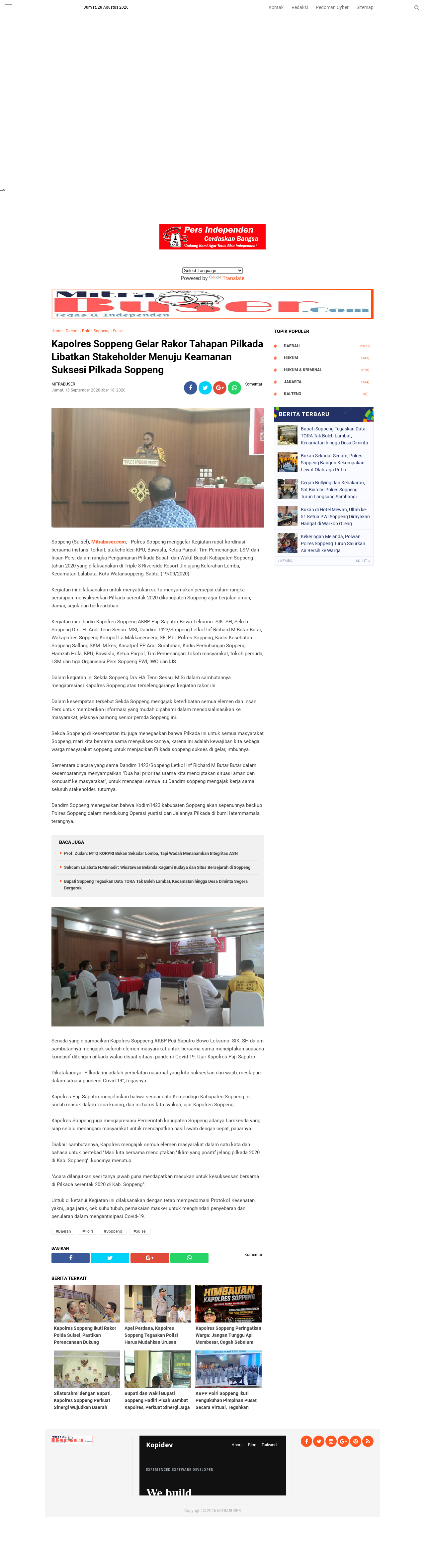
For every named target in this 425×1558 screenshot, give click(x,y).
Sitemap (365, 7)
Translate (233, 278)
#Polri (87, 1231)
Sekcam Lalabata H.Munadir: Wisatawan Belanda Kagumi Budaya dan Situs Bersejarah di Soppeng (157, 867)
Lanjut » (362, 561)
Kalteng (292, 393)
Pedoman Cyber (332, 7)
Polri (86, 331)
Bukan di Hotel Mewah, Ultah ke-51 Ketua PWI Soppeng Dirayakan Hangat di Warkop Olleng (335, 516)
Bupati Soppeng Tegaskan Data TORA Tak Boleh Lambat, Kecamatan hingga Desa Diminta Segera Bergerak (334, 435)
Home (56, 331)
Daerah (72, 331)
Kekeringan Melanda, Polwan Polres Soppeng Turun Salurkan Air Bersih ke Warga (333, 543)
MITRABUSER (229, 1510)
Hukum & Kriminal (303, 370)
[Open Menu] (8, 7)
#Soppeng (113, 1231)
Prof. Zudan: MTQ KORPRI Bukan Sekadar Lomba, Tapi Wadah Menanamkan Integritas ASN (151, 853)
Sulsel (118, 331)
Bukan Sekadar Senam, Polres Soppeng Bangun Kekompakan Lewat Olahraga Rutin (333, 462)
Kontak (276, 7)
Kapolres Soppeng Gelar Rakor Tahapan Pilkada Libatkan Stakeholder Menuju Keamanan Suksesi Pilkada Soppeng (157, 357)
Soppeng (102, 331)
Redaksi (300, 7)
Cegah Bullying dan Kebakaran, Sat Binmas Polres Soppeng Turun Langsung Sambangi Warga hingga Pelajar (333, 489)
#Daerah (63, 1231)
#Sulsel (139, 1231)
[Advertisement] (199, 46)
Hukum (291, 358)
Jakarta (292, 382)
